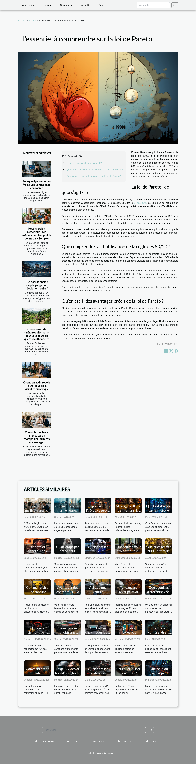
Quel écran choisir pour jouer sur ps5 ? (98, 632)
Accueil (22, 20)
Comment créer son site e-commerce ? (37, 673)
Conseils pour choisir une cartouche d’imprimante (67, 634)
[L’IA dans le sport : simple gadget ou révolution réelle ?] (36, 269)
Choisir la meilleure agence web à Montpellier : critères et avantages (37, 437)
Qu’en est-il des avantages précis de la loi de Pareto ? (94, 176)
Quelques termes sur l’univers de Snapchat (158, 551)
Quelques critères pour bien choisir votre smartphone (128, 634)
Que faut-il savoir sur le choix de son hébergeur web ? (158, 512)
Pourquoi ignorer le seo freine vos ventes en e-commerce (37, 185)
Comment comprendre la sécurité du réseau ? (158, 634)
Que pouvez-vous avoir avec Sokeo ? (128, 551)
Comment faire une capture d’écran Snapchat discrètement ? (37, 593)
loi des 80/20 (140, 203)
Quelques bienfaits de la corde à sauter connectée (37, 634)
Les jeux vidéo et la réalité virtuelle (67, 671)
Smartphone (66, 5)
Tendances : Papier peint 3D (128, 589)
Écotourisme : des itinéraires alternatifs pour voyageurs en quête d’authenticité (37, 334)
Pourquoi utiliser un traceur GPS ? (128, 671)
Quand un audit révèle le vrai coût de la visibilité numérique (36, 386)
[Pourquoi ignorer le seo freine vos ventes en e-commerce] (36, 169)
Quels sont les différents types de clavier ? (158, 591)
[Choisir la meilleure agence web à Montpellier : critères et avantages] (36, 420)
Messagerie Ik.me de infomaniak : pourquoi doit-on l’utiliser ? (128, 512)
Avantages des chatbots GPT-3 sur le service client (67, 593)
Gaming (47, 5)
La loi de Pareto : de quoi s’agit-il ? (84, 163)
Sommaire (73, 156)
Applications (28, 5)
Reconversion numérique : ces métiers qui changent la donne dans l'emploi (36, 233)
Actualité (85, 5)
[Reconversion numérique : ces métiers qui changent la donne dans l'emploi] (36, 216)
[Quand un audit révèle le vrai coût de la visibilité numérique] (36, 370)
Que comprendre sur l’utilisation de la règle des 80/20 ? (95, 169)
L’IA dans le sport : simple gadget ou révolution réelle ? (37, 285)
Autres (102, 5)
